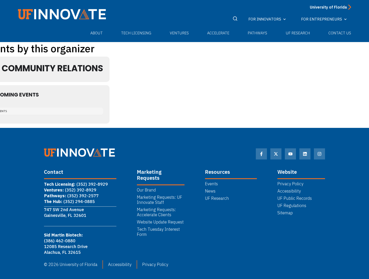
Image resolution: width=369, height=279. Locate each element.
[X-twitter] (275, 153)
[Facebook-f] (261, 153)
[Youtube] (290, 153)
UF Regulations (291, 205)
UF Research (298, 33)
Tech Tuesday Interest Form (158, 232)
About (96, 33)
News (210, 191)
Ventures (179, 33)
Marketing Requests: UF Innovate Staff (159, 200)
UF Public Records (294, 198)
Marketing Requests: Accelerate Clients (156, 212)
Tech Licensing (136, 33)
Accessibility (289, 191)
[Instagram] (319, 153)
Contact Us (339, 33)
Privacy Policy (290, 183)
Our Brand (146, 190)
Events (211, 183)
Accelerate (218, 33)
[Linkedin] (304, 153)
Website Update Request (160, 222)
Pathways (257, 33)
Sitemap (285, 212)
